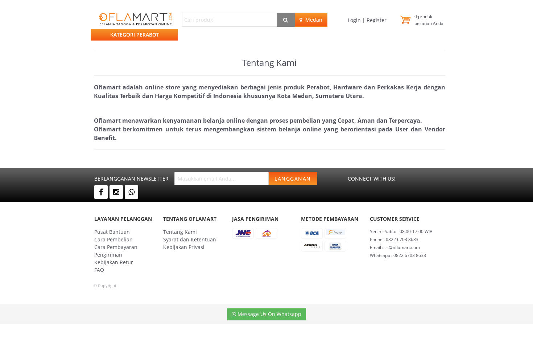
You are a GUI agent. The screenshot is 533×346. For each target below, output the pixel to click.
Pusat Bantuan (112, 231)
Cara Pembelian (113, 239)
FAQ (99, 269)
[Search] (286, 20)
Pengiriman (108, 254)
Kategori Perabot (134, 34)
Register (376, 20)
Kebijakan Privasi (183, 247)
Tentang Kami (180, 231)
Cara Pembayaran (115, 247)
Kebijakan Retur (113, 262)
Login (355, 20)
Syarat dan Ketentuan (189, 239)
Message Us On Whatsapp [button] (268, 314)
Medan (312, 19)
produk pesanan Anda (428, 19)
